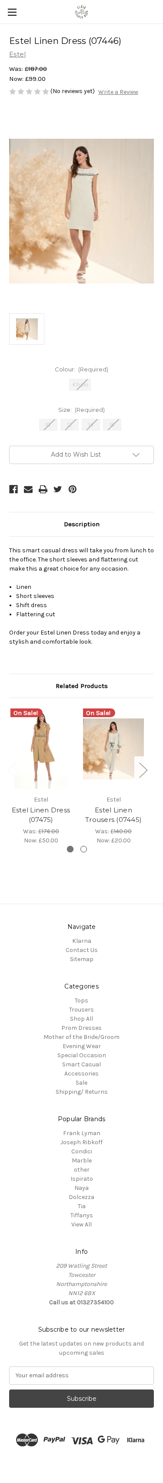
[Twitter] (57, 489)
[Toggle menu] (12, 12)
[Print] (43, 489)
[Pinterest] (72, 489)
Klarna (81, 941)
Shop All (81, 1018)
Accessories (81, 1073)
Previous (11, 769)
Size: (81, 409)
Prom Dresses (81, 1028)
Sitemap (81, 959)
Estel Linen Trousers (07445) (113, 815)
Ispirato (81, 1178)
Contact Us (82, 950)
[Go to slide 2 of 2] (83, 849)
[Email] (28, 489)
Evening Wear (82, 1046)
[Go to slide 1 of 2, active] (70, 849)
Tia (82, 1206)
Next (143, 769)
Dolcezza (81, 1197)
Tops (81, 1000)
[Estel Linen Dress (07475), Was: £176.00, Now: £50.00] (40, 748)
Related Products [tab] (82, 686)
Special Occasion (81, 1055)
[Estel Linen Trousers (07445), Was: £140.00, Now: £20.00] (113, 748)
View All (81, 1224)
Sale (81, 1082)
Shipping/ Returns (82, 1092)
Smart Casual (81, 1064)
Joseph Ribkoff (81, 1142)
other (82, 1169)
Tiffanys (81, 1215)
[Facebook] (13, 489)
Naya (81, 1188)
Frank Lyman (81, 1133)
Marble (82, 1160)
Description (82, 524)
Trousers (81, 1009)
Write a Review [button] (118, 92)
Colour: (82, 369)
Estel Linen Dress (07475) (41, 815)
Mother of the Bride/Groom (81, 1037)
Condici (81, 1151)
